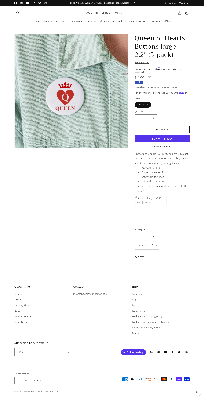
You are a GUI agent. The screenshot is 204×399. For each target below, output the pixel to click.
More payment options (162, 146)
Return (135, 333)
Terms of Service (23, 316)
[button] (17, 12)
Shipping (152, 87)
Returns (18, 294)
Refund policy (21, 322)
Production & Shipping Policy (147, 316)
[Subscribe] (68, 352)
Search (18, 299)
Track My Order (22, 305)
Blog (134, 299)
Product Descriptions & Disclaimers (150, 322)
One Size (143, 105)
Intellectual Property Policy (146, 327)
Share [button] (141, 257)
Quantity (139, 112)
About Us (137, 294)
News (17, 311)
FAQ (134, 305)
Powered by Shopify (49, 392)
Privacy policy (139, 311)
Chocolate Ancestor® (31, 392)
